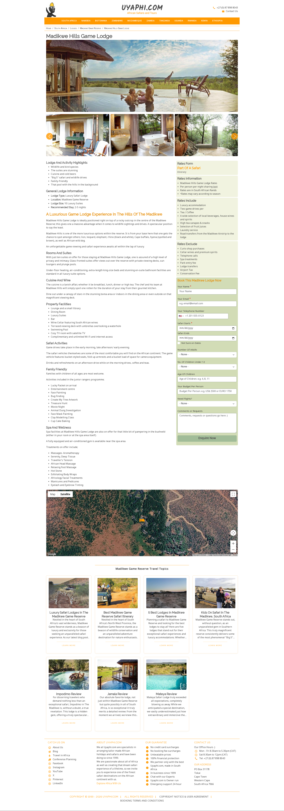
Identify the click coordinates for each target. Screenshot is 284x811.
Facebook (58, 763)
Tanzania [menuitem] (164, 21)
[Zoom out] (233, 550)
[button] (142, 520)
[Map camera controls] (233, 533)
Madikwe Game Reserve (90, 28)
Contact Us (232, 11)
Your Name (183, 286)
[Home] (68, 9)
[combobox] (181, 316)
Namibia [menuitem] (86, 21)
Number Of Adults (187, 350)
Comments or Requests (190, 411)
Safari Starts (184, 323)
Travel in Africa (61, 755)
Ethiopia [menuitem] (217, 21)
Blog (55, 751)
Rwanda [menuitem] (192, 21)
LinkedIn (58, 783)
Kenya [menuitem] (204, 21)
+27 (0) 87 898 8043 (227, 8)
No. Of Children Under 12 (191, 362)
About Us (58, 747)
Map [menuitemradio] (52, 494)
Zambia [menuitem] (151, 21)
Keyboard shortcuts (199, 555)
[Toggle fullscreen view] (233, 494)
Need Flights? (185, 399)
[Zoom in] (233, 543)
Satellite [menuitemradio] (65, 494)
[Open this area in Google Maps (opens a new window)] (52, 554)
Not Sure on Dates (191, 343)
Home (48, 28)
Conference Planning (64, 759)
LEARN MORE (69, 645)
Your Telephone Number (191, 311)
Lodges (73, 28)
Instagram (58, 767)
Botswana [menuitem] (101, 21)
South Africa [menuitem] (69, 21)
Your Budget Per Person (190, 386)
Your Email (183, 299)
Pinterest (58, 779)
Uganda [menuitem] (179, 21)
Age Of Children (186, 374)
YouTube (58, 771)
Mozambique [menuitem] (135, 21)
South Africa (60, 28)
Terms (235, 555)
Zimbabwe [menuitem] (117, 21)
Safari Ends (183, 333)
